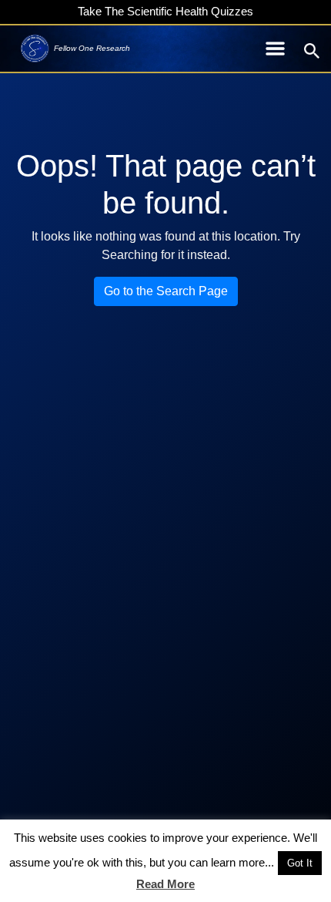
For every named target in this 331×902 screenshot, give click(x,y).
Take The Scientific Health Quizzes (165, 11)
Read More (165, 883)
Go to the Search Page (166, 291)
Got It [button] (300, 863)
